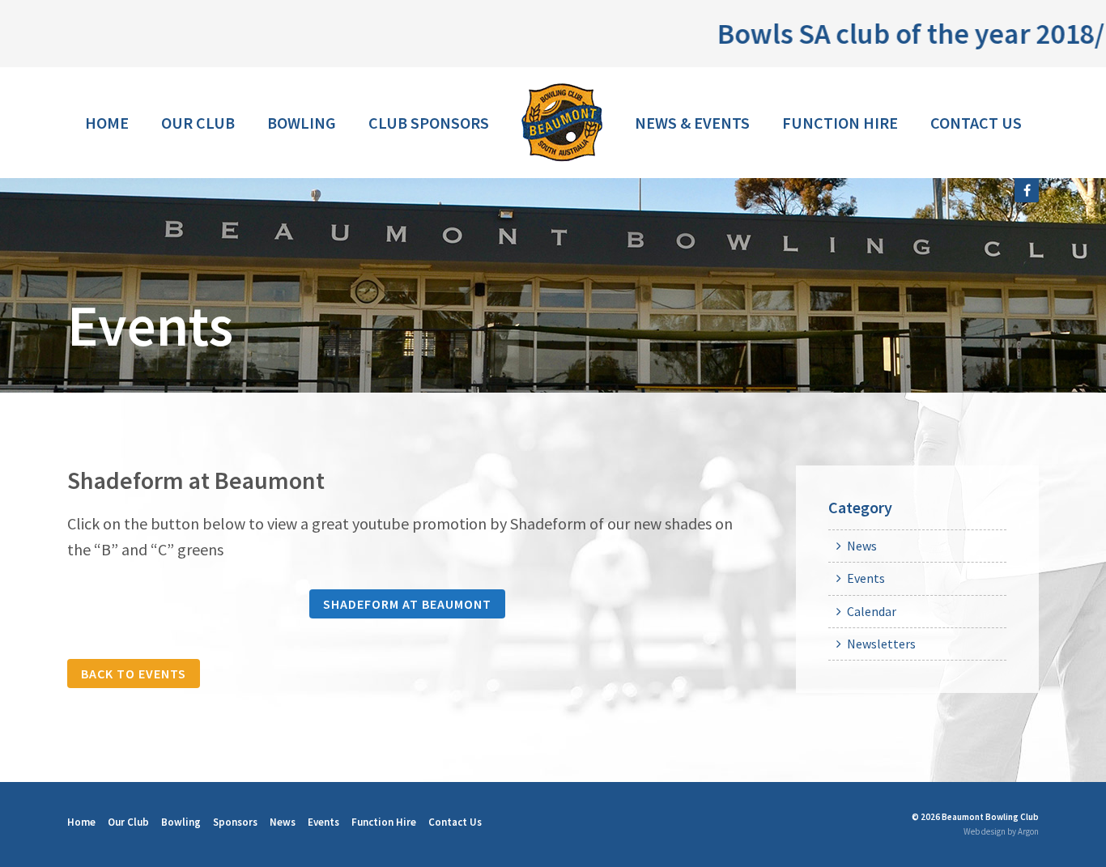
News (862, 546)
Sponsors (235, 822)
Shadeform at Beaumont (407, 604)
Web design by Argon (1001, 831)
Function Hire (840, 123)
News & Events (692, 123)
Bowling (301, 123)
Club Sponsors (428, 123)
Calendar (871, 611)
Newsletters (881, 643)
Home (107, 123)
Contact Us (976, 123)
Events (866, 578)
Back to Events (133, 673)
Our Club (198, 123)
